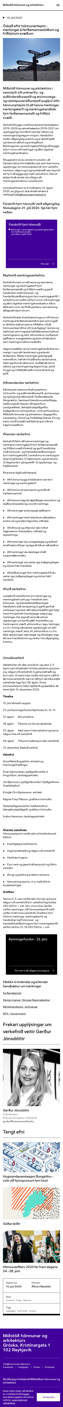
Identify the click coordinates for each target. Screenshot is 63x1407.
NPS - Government (14, 1013)
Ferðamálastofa (12, 993)
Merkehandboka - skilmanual (20, 1006)
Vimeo (36, 1367)
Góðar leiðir (11, 1224)
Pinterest (27, 1300)
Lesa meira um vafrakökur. (15, 1402)
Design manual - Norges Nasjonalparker (26, 1000)
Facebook (10, 1300)
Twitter (19, 1300)
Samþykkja (48, 1397)
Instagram (23, 1367)
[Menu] (58, 5)
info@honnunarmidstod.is (30, 194)
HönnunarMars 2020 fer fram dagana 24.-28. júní (30, 1269)
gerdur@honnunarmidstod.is (18, 1121)
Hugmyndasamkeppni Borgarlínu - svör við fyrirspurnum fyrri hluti (28, 1178)
